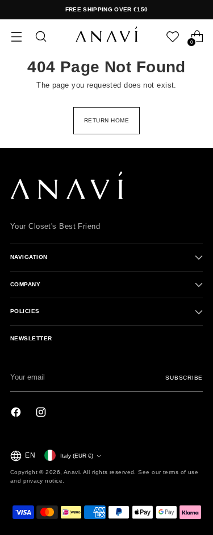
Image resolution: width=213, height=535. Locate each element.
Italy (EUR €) (76, 455)
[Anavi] (107, 36)
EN (30, 455)
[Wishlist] (172, 36)
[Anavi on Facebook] (17, 413)
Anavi (72, 472)
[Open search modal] (40, 36)
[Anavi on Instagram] (42, 413)
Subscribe (184, 377)
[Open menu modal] (16, 36)
